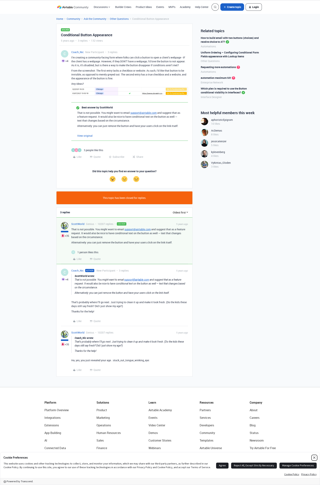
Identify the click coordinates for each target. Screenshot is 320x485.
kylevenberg (218, 152)
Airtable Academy (160, 410)
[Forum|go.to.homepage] (72, 7)
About (254, 410)
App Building (52, 433)
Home (59, 19)
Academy (185, 7)
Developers (207, 425)
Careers (254, 418)
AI (45, 440)
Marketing (103, 418)
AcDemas (216, 130)
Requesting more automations (218, 67)
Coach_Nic (77, 52)
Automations (208, 46)
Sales (100, 440)
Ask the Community (95, 19)
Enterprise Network (212, 82)
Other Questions (119, 19)
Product (101, 410)
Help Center (202, 7)
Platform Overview (56, 410)
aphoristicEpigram (222, 120)
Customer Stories (160, 440)
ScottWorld (77, 224)
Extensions (51, 425)
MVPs (172, 7)
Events (160, 7)
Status (254, 433)
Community (73, 19)
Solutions (102, 402)
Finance (101, 448)
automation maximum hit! (216, 78)
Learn (152, 402)
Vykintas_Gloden (221, 162)
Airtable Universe (211, 448)
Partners (205, 410)
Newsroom (257, 440)
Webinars (155, 448)
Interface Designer (211, 97)
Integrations (52, 418)
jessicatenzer (218, 141)
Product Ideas (144, 7)
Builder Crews (123, 7)
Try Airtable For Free (263, 448)
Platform (50, 402)
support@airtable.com (143, 112)
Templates (206, 440)
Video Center (157, 425)
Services (205, 418)
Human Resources (108, 433)
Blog (253, 425)
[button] (232, 7)
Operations (103, 425)
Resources (207, 402)
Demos (153, 433)
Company (256, 402)
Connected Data (55, 448)
